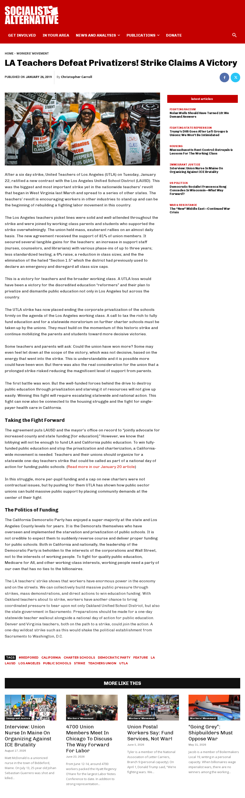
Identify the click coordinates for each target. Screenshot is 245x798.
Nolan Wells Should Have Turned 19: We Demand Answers (199, 114)
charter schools (79, 657)
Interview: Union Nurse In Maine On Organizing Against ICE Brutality (196, 170)
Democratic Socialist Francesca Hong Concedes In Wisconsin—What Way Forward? (198, 190)
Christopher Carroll (76, 77)
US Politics (179, 183)
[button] (234, 35)
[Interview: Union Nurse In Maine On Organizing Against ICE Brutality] (30, 708)
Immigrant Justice (185, 164)
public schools (57, 663)
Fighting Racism (183, 109)
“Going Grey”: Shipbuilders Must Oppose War (211, 733)
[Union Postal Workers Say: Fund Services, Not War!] (153, 708)
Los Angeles (29, 663)
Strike (79, 663)
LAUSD (10, 663)
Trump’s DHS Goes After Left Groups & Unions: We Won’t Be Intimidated (199, 133)
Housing (176, 146)
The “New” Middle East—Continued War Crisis (200, 210)
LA (153, 657)
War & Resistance (183, 205)
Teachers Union (102, 663)
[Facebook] (224, 77)
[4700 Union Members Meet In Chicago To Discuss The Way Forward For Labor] (92, 708)
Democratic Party (114, 657)
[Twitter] (235, 77)
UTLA (123, 663)
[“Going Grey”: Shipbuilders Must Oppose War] (214, 708)
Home (9, 53)
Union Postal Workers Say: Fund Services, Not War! (150, 733)
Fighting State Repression (191, 127)
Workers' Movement (33, 53)
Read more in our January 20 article (101, 466)
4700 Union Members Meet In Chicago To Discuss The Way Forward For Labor (89, 739)
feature (140, 657)
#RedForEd (29, 657)
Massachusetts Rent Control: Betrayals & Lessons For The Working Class (201, 151)
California (51, 657)
